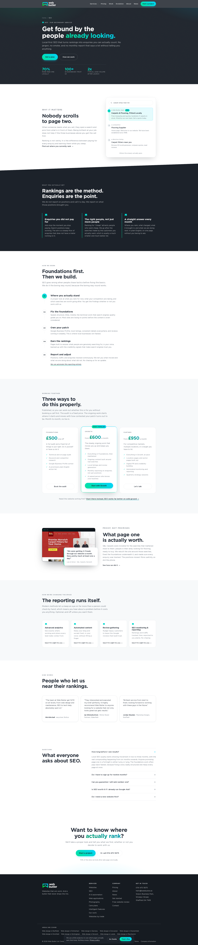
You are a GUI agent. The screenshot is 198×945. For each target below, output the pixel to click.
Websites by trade (96, 917)
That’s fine (126, 939)
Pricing (103, 4)
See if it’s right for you (53, 643)
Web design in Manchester (126, 934)
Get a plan (50, 57)
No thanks (113, 939)
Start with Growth (99, 486)
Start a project (148, 4)
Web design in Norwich (90, 934)
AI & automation (95, 895)
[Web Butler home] (49, 3)
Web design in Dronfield (50, 934)
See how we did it (110, 565)
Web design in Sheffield (50, 931)
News (136, 4)
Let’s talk (138, 486)
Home (44, 18)
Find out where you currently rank (56, 146)
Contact (115, 906)
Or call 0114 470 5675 (109, 853)
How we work (68, 57)
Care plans (93, 906)
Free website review (120, 902)
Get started (117, 898)
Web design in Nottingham (70, 934)
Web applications (96, 898)
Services (93, 4)
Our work (93, 913)
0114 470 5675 (142, 888)
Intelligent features (97, 909)
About (128, 4)
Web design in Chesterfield (129, 931)
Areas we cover (49, 927)
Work (111, 4)
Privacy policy (95, 940)
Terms (136, 941)
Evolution (120, 4)
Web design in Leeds (107, 934)
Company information (148, 941)
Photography (94, 902)
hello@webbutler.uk (144, 891)
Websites (93, 887)
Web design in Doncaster (109, 931)
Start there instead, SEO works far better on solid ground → (112, 499)
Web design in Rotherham (70, 931)
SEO (91, 891)
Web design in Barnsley (89, 931)
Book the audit (60, 486)
